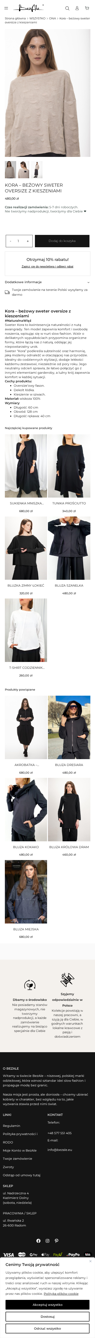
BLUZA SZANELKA (69, 585)
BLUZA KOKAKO (26, 847)
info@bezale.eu (60, 1150)
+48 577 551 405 (60, 1133)
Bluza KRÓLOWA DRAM (69, 847)
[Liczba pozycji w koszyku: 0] (88, 8)
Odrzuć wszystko (47, 1329)
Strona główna (15, 18)
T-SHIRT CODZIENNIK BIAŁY (26, 668)
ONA (52, 18)
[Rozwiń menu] (6, 8)
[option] (23, 169)
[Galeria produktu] (47, 93)
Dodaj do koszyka (62, 241)
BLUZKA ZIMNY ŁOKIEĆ (26, 585)
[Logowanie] (77, 8)
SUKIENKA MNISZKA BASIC (26, 503)
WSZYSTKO (37, 18)
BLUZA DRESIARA (69, 765)
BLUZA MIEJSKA (26, 929)
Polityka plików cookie (61, 1294)
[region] (47, 1297)
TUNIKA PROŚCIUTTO (69, 503)
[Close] (90, 1261)
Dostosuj (48, 1317)
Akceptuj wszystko (48, 1305)
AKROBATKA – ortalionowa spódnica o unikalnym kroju (26, 765)
